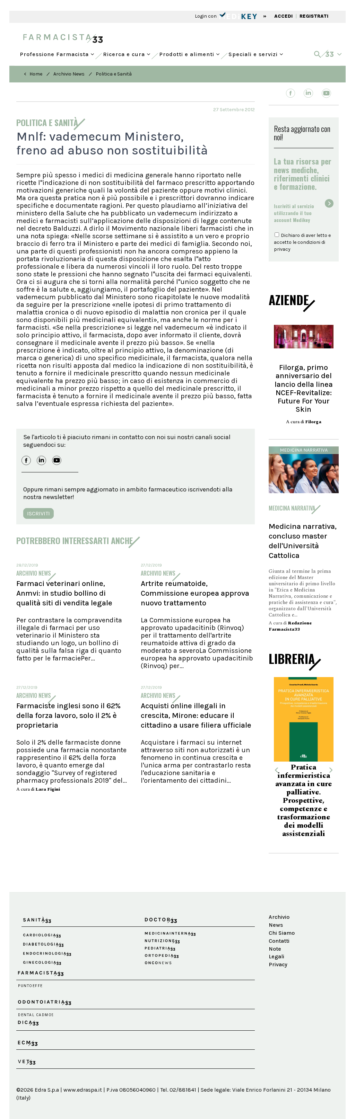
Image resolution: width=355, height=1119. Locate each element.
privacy (282, 249)
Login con (206, 16)
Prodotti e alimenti (187, 52)
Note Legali (276, 952)
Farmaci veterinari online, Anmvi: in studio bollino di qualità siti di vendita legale (64, 593)
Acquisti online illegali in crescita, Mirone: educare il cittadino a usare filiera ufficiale (196, 715)
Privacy (278, 964)
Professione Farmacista (55, 52)
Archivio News (69, 74)
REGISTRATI (314, 16)
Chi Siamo (282, 933)
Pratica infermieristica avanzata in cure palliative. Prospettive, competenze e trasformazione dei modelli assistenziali (303, 801)
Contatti (279, 941)
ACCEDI (283, 16)
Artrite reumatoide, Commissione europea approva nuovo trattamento (195, 593)
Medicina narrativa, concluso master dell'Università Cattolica (303, 541)
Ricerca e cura (125, 52)
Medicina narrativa (304, 450)
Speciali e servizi (253, 52)
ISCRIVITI (38, 513)
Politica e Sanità (114, 74)
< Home (33, 74)
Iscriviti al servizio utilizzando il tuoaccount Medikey (294, 212)
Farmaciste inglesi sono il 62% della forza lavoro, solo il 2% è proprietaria (68, 715)
